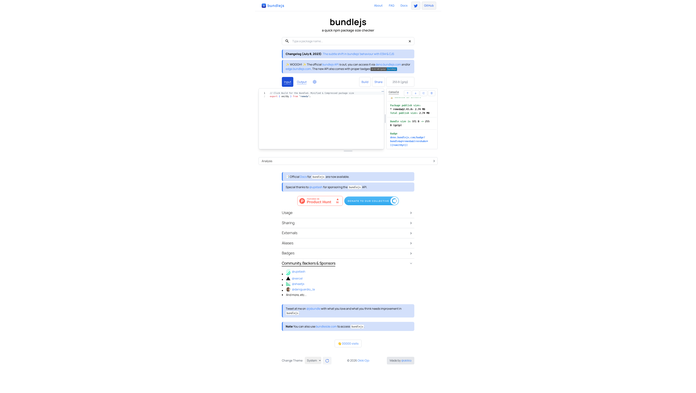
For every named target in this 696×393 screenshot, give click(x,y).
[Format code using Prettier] (341, 144)
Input (287, 82)
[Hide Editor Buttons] (324, 144)
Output (302, 82)
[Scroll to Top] (407, 93)
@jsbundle (313, 309)
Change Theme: (292, 360)
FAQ (391, 5)
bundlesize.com (326, 326)
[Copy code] (368, 144)
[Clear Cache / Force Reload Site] (327, 360)
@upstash (316, 187)
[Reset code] (350, 144)
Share (378, 82)
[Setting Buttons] (314, 82)
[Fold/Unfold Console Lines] (423, 93)
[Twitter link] (415, 6)
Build (365, 82)
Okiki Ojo (363, 360)
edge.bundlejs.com (298, 69)
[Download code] (359, 144)
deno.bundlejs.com (388, 64)
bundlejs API (330, 64)
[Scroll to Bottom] (415, 93)
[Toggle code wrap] (376, 144)
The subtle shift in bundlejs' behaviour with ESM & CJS (358, 54)
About (378, 5)
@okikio (406, 360)
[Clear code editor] (333, 144)
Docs (403, 5)
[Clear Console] (431, 93)
